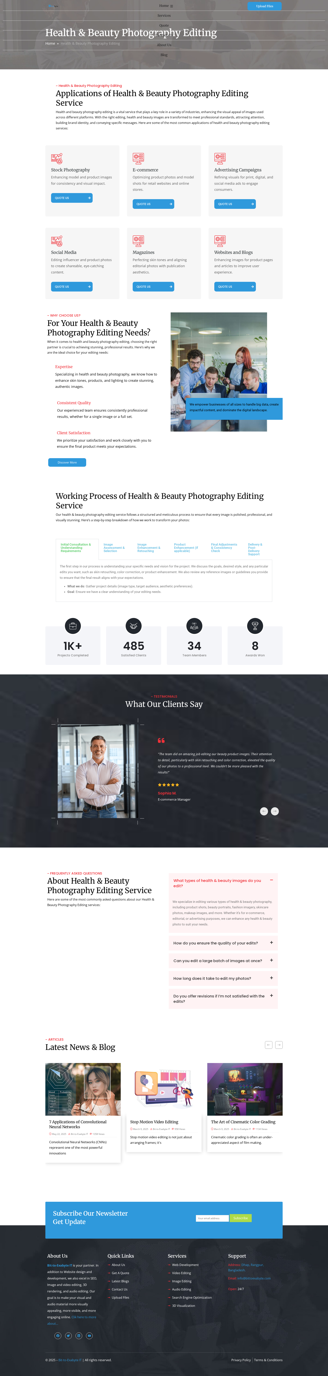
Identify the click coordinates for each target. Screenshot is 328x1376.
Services (164, 15)
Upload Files (264, 6)
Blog (164, 55)
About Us (164, 45)
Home (164, 6)
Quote (164, 25)
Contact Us (164, 35)
